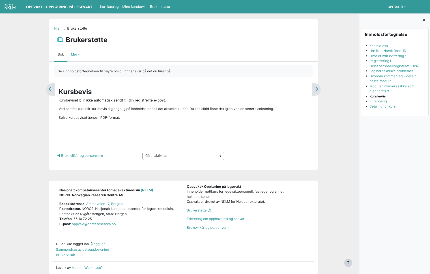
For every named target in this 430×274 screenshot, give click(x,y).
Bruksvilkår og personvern (208, 227)
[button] (397, 6)
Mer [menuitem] (74, 54)
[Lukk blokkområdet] (424, 20)
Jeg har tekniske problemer (391, 71)
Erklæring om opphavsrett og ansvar (215, 219)
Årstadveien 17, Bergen (104, 204)
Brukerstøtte (197, 210)
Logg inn (419, 6)
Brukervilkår (65, 255)
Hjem (58, 28)
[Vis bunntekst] (348, 263)
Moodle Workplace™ (87, 267)
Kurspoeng (378, 101)
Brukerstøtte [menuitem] (160, 6)
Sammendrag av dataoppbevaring (82, 249)
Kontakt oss (378, 46)
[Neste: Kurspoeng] (316, 89)
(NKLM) (147, 190)
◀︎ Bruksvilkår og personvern (80, 155)
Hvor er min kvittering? (387, 56)
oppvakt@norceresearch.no (94, 224)
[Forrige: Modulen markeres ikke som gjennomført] (50, 89)
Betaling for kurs (382, 106)
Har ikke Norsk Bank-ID (387, 51)
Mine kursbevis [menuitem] (134, 6)
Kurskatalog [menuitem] (109, 6)
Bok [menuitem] (61, 54)
